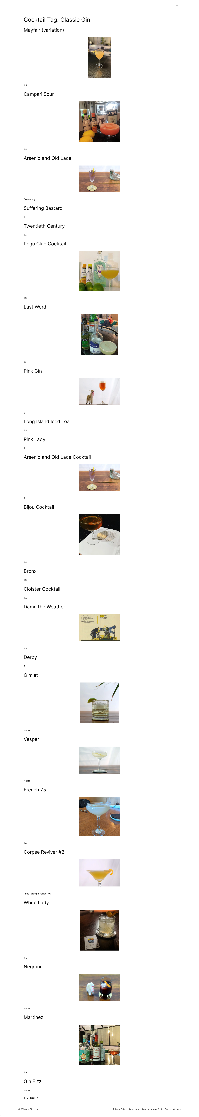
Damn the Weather (44, 606)
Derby (30, 657)
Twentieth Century (44, 226)
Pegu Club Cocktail (45, 244)
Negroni (32, 966)
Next (34, 1097)
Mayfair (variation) (44, 30)
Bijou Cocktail (39, 507)
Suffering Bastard (43, 208)
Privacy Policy (120, 1109)
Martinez (33, 1017)
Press (168, 1109)
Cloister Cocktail (42, 589)
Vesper (31, 739)
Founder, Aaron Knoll (152, 1109)
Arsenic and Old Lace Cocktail (57, 457)
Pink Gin (33, 371)
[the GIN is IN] (30, 5)
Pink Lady (34, 439)
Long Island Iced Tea (47, 421)
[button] (1, 1115)
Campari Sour (39, 94)
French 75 (35, 789)
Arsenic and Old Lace (47, 158)
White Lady (36, 902)
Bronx (30, 571)
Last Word (35, 307)
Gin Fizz (33, 1081)
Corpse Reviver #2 (44, 852)
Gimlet (31, 675)
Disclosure (134, 1109)
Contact (177, 1109)
